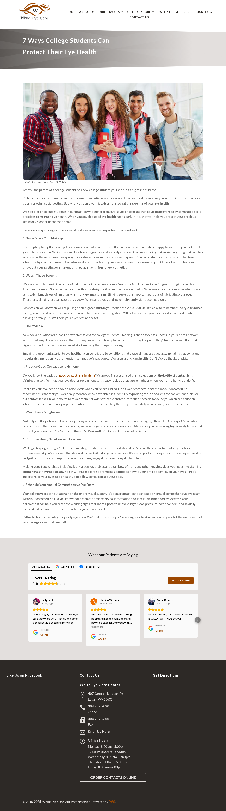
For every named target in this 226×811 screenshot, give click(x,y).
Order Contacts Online (113, 777)
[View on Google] (36, 601)
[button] (28, 620)
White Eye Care (37, 182)
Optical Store (139, 12)
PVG (112, 802)
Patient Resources (173, 12)
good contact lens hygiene (77, 375)
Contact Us (139, 17)
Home (70, 12)
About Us (87, 12)
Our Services (109, 12)
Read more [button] (96, 626)
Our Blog (204, 12)
